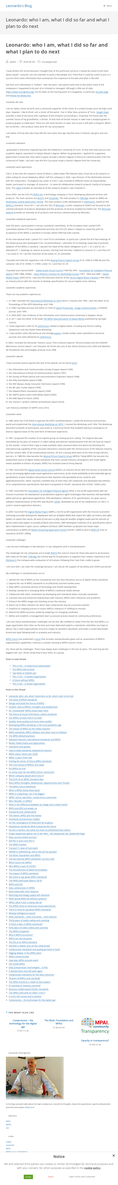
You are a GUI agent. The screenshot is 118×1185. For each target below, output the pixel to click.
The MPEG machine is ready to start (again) (29, 982)
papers (57, 333)
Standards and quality (19, 746)
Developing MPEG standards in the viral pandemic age (35, 725)
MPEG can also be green (20, 938)
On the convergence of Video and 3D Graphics (31, 822)
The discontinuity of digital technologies (28, 869)
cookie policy (92, 1168)
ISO (7, 1128)
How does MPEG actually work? (23, 960)
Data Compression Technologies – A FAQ (28, 967)
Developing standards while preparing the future (32, 826)
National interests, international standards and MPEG (34, 739)
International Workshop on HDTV (46, 300)
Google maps (102, 112)
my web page (102, 92)
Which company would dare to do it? (26, 775)
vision (38, 639)
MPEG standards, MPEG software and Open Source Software (38, 732)
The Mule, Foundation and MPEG (24, 855)
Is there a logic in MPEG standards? (26, 924)
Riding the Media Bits (20, 95)
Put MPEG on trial (17, 768)
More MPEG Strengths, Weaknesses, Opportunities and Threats (39, 782)
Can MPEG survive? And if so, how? (25, 717)
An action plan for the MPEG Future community (31, 772)
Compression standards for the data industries (31, 974)
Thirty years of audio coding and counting (29, 920)
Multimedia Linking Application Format (24, 201)
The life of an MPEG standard (23, 942)
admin (13, 61)
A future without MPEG (23, 680)
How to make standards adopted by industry (30, 750)
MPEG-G (10, 205)
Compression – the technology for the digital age (32, 1000)
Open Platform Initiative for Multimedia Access (56, 274)
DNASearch (89, 201)
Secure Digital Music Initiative (84, 277)
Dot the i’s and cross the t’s (22, 840)
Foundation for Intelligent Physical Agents (48, 490)
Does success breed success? (23, 837)
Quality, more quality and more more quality (30, 721)
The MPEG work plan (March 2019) (25, 880)
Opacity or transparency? (95, 1040)
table (18, 188)
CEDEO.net (37, 194)
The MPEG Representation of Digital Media (63, 318)
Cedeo (8, 1141)
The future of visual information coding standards (33, 714)
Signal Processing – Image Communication (76, 308)
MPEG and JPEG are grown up (23, 808)
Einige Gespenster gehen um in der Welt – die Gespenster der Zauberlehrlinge (47, 833)
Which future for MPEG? (20, 862)
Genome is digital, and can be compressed (29, 945)
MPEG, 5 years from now (20, 757)
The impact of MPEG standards (24, 873)
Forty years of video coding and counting (28, 927)
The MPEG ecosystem (19, 931)
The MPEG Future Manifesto (22, 786)
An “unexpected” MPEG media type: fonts (28, 710)
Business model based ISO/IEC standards (28, 989)
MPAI (8, 1121)
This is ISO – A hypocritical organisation (31, 665)
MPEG (8, 1124)
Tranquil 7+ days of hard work (23, 848)
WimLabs (60, 205)
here (74, 363)
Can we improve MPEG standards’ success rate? (32, 858)
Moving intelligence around (22, 913)
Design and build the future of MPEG (26, 703)
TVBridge (84, 198)
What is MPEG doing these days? (24, 790)
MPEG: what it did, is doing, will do (25, 902)
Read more (29, 1107)
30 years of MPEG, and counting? (24, 978)
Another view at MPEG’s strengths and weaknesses (33, 706)
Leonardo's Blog (19, 5)
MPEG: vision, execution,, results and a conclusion (33, 797)
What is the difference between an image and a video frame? (38, 804)
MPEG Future (12, 639)
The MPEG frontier (17, 844)
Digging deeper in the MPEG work (25, 953)
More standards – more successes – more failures (33, 916)
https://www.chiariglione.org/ (20, 92)
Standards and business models (24, 819)
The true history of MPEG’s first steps (26, 764)
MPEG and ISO (16, 884)
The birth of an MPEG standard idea (26, 779)
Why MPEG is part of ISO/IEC (22, 866)
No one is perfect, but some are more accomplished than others (40, 830)
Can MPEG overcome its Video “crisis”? (27, 992)
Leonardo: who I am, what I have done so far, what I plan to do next (41, 696)
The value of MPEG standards (23, 699)
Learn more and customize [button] (82, 1176)
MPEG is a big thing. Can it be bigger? (27, 793)
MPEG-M (95, 530)
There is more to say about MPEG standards (30, 909)
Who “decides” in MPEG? (20, 801)
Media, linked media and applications (27, 743)
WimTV (40, 198)
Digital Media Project (38, 511)
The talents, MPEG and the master (25, 815)
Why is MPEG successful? (21, 934)
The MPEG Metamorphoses (22, 736)
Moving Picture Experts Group (65, 260)
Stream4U (53, 198)
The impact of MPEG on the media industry (29, 728)
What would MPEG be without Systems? (28, 898)
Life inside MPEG (17, 963)
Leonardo (10, 1145)
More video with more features (24, 891)
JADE (57, 501)
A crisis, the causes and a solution (25, 996)
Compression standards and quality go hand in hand (34, 949)
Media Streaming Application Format (49, 530)
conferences (43, 326)
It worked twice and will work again (26, 971)
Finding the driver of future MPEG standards (30, 761)
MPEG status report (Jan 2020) (23, 754)
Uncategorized (49, 61)
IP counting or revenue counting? (25, 985)
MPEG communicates (19, 956)
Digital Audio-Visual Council (49, 270)
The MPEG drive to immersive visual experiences (32, 906)
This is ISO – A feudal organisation (28, 683)
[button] (113, 1155)
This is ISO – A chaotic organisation (29, 676)
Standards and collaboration (22, 811)
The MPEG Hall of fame (23, 669)
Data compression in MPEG (22, 887)
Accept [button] (28, 1177)
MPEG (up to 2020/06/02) (16, 1152)
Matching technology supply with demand (29, 895)
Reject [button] (51, 1176)
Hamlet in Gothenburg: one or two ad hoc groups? (33, 851)
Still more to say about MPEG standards (28, 877)
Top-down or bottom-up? (24, 673)
